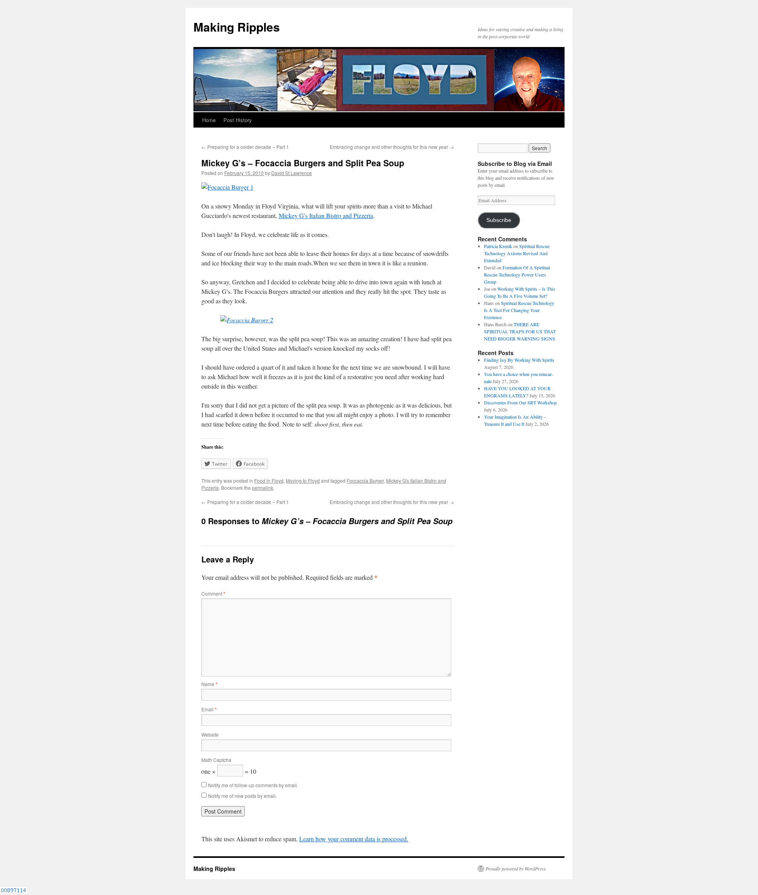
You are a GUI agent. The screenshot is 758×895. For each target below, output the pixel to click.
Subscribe (498, 220)
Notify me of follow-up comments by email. (253, 785)
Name (209, 684)
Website (210, 734)
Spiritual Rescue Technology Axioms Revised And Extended (517, 253)
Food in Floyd (268, 480)
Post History (237, 120)
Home (209, 120)
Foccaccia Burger (365, 480)
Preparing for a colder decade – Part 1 (245, 146)
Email (209, 709)
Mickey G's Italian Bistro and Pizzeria (326, 215)
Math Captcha (216, 759)
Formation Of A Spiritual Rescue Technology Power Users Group (517, 274)
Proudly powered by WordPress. (516, 868)
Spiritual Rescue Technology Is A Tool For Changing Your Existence (519, 310)
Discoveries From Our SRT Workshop (520, 402)
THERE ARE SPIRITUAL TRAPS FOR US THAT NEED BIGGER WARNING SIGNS (520, 331)
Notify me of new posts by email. (242, 795)
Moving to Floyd (303, 480)
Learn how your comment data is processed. (353, 839)
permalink (262, 487)
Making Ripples (236, 26)
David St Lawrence (291, 172)
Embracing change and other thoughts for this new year (392, 146)
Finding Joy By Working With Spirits (519, 360)
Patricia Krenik (498, 246)
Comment (213, 593)
